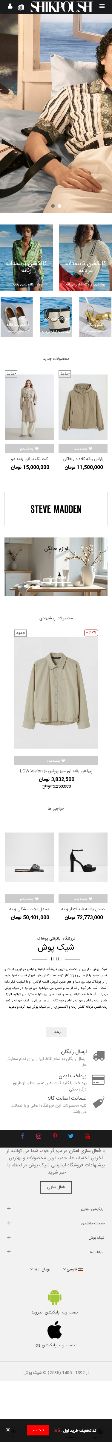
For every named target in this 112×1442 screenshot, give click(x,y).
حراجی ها (56, 808)
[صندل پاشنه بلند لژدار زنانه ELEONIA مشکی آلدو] (83, 857)
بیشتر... (56, 1032)
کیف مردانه (21, 1000)
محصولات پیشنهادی (56, 618)
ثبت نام (38, 1430)
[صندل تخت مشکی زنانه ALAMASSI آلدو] (29, 857)
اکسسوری (61, 1007)
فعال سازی (56, 1187)
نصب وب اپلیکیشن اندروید (54, 1312)
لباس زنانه (101, 1000)
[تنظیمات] (10, 7)
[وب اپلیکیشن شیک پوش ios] (54, 1330)
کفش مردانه (93, 1007)
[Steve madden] (56, 509)
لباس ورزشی (41, 1000)
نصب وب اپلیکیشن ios (55, 1345)
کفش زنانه (78, 1007)
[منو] (102, 7)
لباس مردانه (83, 1000)
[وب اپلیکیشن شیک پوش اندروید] (54, 1297)
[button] (59, 206)
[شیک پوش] (61, 7)
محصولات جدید (56, 359)
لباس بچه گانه (62, 1000)
